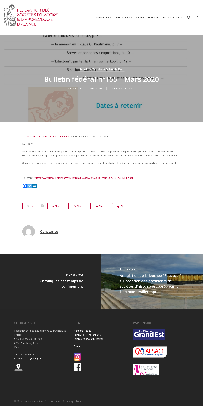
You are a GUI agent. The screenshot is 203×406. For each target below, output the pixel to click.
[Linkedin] (34, 186)
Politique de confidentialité (87, 334)
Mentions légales (82, 330)
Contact (78, 346)
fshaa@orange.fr (32, 358)
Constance (77, 88)
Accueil (25, 136)
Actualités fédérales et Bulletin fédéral (101, 69)
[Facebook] (25, 186)
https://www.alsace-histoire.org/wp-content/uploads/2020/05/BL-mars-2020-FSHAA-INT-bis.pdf (84, 177)
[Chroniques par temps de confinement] (51, 281)
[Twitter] (29, 186)
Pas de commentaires (121, 88)
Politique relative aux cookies (88, 338)
